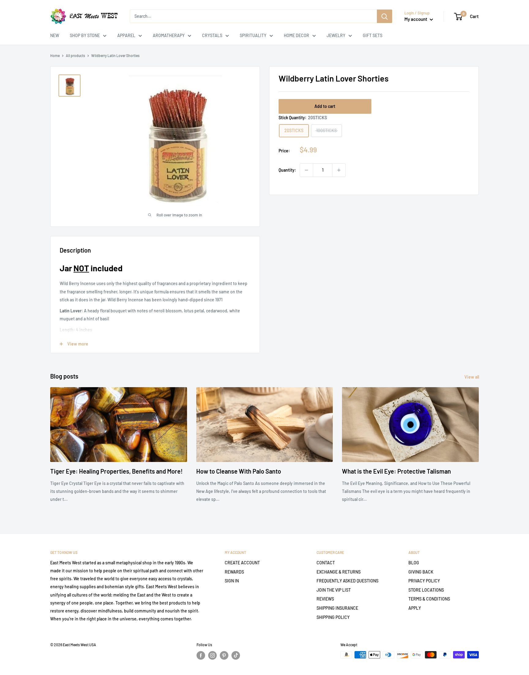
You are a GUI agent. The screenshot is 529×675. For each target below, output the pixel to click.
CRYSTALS (212, 35)
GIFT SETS (372, 35)
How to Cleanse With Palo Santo (238, 471)
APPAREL (126, 35)
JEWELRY (336, 35)
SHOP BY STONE (85, 35)
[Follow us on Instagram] (212, 655)
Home (55, 55)
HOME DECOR (296, 35)
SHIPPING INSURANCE (337, 608)
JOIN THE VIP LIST (334, 590)
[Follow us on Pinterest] (224, 655)
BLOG (413, 562)
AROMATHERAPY (169, 35)
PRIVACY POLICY (424, 580)
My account (416, 19)
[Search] (384, 16)
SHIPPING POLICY (333, 617)
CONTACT (326, 562)
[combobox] (253, 16)
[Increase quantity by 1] (338, 170)
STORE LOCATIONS (426, 590)
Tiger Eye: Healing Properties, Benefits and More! (116, 471)
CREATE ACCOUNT (242, 562)
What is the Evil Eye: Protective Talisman (396, 471)
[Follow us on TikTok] (235, 655)
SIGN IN (232, 580)
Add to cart (324, 106)
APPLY (414, 608)
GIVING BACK (420, 571)
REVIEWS (325, 598)
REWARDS (234, 571)
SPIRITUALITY (253, 35)
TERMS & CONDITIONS (429, 598)
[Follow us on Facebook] (201, 655)
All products (75, 55)
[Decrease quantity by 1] (306, 170)
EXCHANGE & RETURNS (339, 571)
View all (472, 376)
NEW (54, 35)
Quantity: (287, 170)
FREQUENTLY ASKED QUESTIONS (347, 580)
